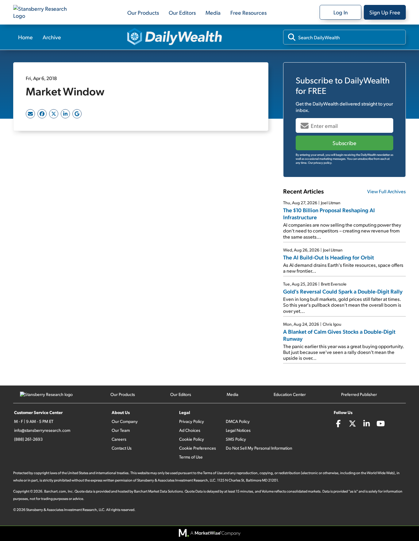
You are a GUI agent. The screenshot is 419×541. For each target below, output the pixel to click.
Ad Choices (189, 430)
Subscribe (344, 142)
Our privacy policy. (320, 162)
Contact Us (122, 448)
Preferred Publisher (359, 394)
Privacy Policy (191, 421)
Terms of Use (191, 456)
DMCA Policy (238, 421)
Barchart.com (55, 491)
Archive (52, 36)
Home (25, 36)
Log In (340, 12)
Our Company (125, 421)
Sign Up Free (384, 12)
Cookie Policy (191, 439)
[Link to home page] (44, 12)
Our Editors (182, 12)
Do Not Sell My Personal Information (259, 448)
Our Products (143, 12)
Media (213, 12)
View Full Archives (386, 191)
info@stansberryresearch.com (42, 430)
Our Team (121, 430)
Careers (119, 439)
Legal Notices (238, 430)
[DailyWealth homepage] (174, 37)
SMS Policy (236, 439)
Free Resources (248, 12)
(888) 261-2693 (28, 439)
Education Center (290, 394)
